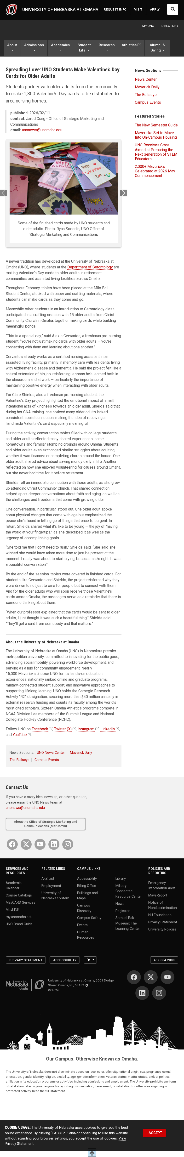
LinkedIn (107, 729)
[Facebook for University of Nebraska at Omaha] (12, 844)
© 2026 (54, 990)
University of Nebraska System (55, 895)
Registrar (122, 910)
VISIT (138, 9)
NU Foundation (160, 915)
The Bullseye (19, 760)
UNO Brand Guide (19, 924)
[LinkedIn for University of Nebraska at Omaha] (53, 844)
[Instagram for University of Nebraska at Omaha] (67, 844)
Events (82, 925)
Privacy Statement (162, 922)
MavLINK (12, 909)
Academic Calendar (14, 885)
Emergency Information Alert (161, 885)
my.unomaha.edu (19, 916)
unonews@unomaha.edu (42, 130)
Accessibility (87, 878)
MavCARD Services (20, 902)
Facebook (40, 729)
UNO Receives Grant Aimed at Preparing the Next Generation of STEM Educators (156, 152)
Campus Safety (89, 918)
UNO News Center (51, 752)
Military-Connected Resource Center (128, 891)
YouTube (20, 734)
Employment (51, 886)
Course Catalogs (19, 895)
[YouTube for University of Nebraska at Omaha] (40, 844)
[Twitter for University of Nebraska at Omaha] (26, 844)
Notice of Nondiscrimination (162, 905)
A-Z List (47, 878)
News (119, 903)
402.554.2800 (164, 960)
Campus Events (46, 760)
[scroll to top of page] (92, 1152)
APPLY (155, 9)
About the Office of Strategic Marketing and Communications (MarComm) (45, 824)
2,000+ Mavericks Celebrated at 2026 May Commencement (155, 171)
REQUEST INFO (115, 9)
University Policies (162, 929)
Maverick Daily (81, 752)
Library (120, 878)
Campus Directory (84, 908)
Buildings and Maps (87, 895)
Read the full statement (48, 1091)
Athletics (129, 45)
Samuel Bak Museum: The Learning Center (127, 923)
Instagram (86, 729)
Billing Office (86, 886)
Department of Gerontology (90, 267)
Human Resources (85, 935)
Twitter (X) (63, 729)
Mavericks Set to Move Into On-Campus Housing (156, 135)
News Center (146, 79)
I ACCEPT (154, 1133)
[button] (12, 48)
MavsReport (157, 895)
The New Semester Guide (156, 125)
